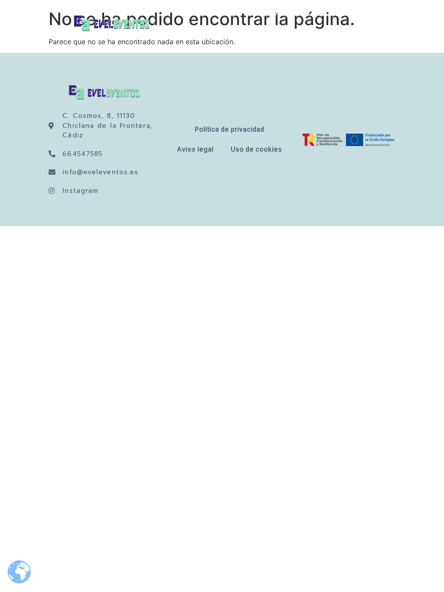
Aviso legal (195, 149)
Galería (393, 14)
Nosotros (277, 14)
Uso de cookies (256, 149)
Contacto (333, 34)
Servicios (333, 14)
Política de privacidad (229, 129)
